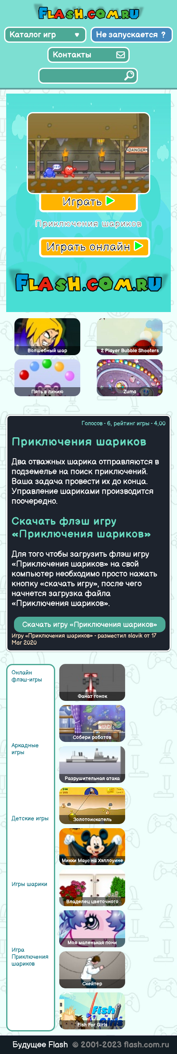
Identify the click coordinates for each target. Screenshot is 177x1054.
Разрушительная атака (92, 779)
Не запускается (127, 35)
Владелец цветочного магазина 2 (92, 902)
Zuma (129, 392)
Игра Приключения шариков (30, 956)
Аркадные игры (25, 749)
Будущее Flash (40, 1045)
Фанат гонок (92, 696)
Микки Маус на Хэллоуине (92, 861)
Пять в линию (47, 392)
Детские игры (30, 818)
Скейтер (92, 984)
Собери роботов (92, 738)
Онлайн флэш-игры (27, 676)
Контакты (72, 55)
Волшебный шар (47, 351)
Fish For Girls (92, 1025)
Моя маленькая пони (92, 943)
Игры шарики (29, 884)
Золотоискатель (92, 820)
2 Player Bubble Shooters (130, 351)
